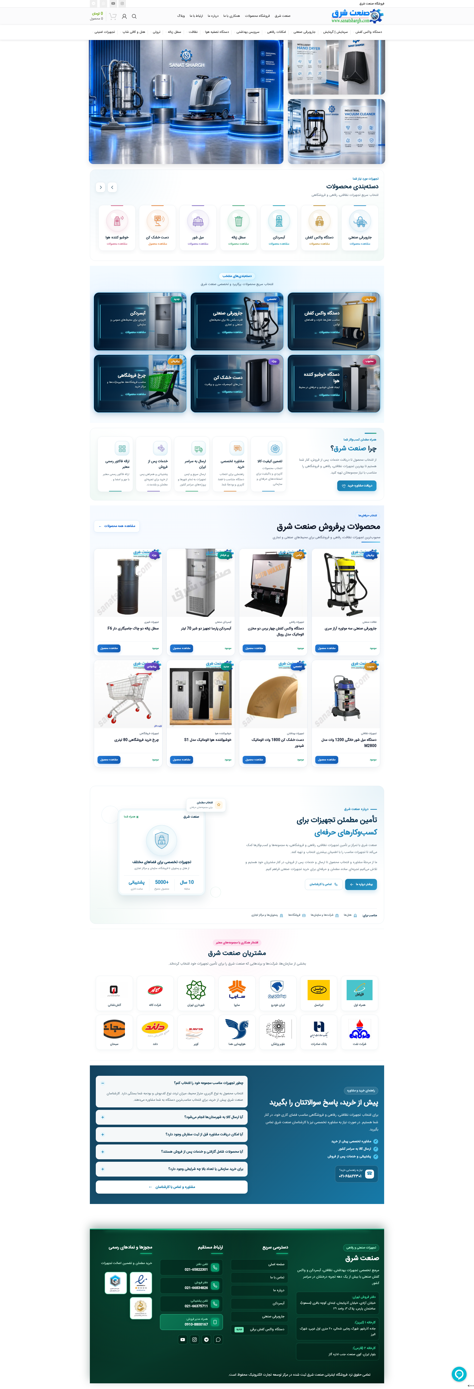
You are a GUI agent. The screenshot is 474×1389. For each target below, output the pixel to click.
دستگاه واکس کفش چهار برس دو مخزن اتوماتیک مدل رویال (276, 632)
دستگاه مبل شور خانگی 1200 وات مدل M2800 (348, 743)
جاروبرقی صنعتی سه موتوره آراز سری (350, 629)
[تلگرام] (206, 1339)
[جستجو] (134, 16)
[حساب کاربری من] (124, 16)
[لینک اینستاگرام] (122, 3)
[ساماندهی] (116, 1283)
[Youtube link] (113, 3)
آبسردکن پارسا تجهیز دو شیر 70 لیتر (206, 629)
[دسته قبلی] (112, 187)
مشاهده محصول (327, 648)
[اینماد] (141, 1283)
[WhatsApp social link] (103, 3)
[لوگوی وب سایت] (357, 16)
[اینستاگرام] (194, 1339)
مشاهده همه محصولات (117, 526)
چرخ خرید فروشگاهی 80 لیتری (136, 740)
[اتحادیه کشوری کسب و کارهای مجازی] (141, 1308)
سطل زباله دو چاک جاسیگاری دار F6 (133, 629)
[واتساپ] (218, 1339)
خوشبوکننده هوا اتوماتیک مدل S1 (207, 740)
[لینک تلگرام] (93, 3)
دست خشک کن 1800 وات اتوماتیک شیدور (278, 743)
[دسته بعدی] (100, 187)
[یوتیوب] (182, 1339)
